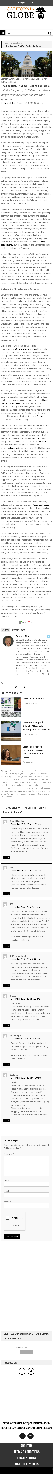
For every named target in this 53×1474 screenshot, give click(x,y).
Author (5, 630)
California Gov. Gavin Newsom (35, 770)
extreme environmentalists (31, 779)
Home (7, 43)
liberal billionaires (8, 785)
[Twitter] (48, 636)
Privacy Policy (26, 1458)
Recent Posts (18, 630)
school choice (25, 791)
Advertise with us (27, 1464)
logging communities (24, 785)
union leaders (6, 796)
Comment (9, 1154)
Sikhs (48, 791)
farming (45, 779)
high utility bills (24, 782)
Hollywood (35, 782)
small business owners (21, 794)
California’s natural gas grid (12, 773)
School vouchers (38, 791)
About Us (26, 1446)
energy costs (15, 779)
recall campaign (45, 788)
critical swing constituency (11, 776)
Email (7, 1190)
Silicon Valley (6, 794)
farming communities (9, 782)
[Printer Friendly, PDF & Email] (26, 622)
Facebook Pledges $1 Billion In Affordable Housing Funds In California (36, 726)
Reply (6, 857)
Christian (27, 773)
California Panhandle (33, 698)
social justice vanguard (40, 794)
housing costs (45, 782)
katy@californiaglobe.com (36, 1423)
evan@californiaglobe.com (38, 1428)
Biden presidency (16, 770)
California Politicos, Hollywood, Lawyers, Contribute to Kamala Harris (33, 752)
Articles (16, 43)
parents (23, 788)
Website (7, 1201)
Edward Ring (9, 103)
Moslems (15, 788)
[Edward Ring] (8, 641)
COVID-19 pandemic (39, 773)
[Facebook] (5, 687)
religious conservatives (10, 791)
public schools (32, 788)
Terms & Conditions (27, 1452)
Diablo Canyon (28, 776)
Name (7, 1180)
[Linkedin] (25, 687)
